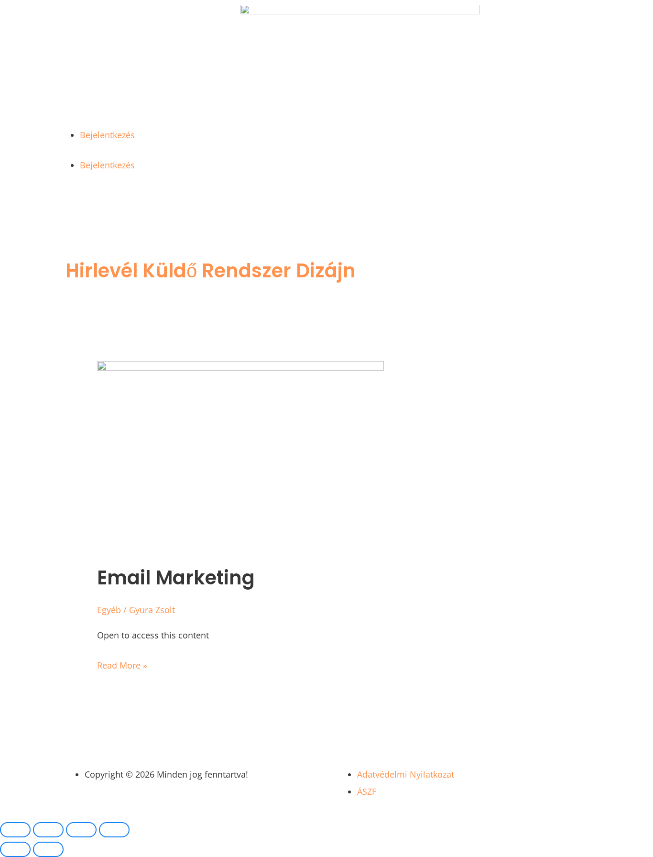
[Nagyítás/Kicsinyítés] (15, 829)
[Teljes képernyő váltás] (48, 829)
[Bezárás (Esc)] (114, 829)
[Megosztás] (81, 829)
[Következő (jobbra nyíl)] (48, 849)
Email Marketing (176, 577)
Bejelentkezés (107, 135)
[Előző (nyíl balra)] (15, 849)
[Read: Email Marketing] (240, 367)
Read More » (122, 664)
